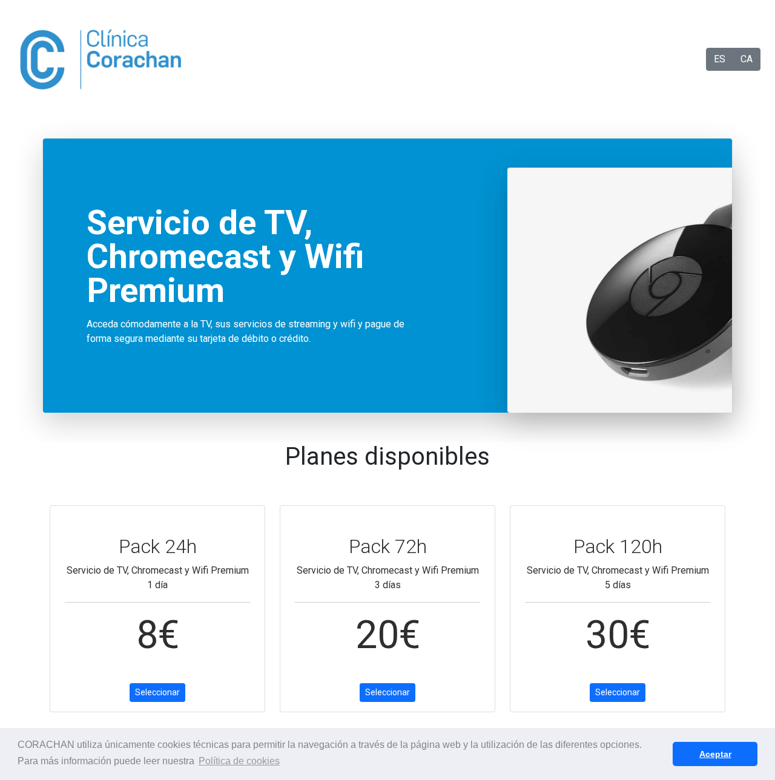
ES (719, 59)
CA (746, 59)
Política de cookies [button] (239, 761)
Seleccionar (157, 692)
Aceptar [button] (715, 754)
